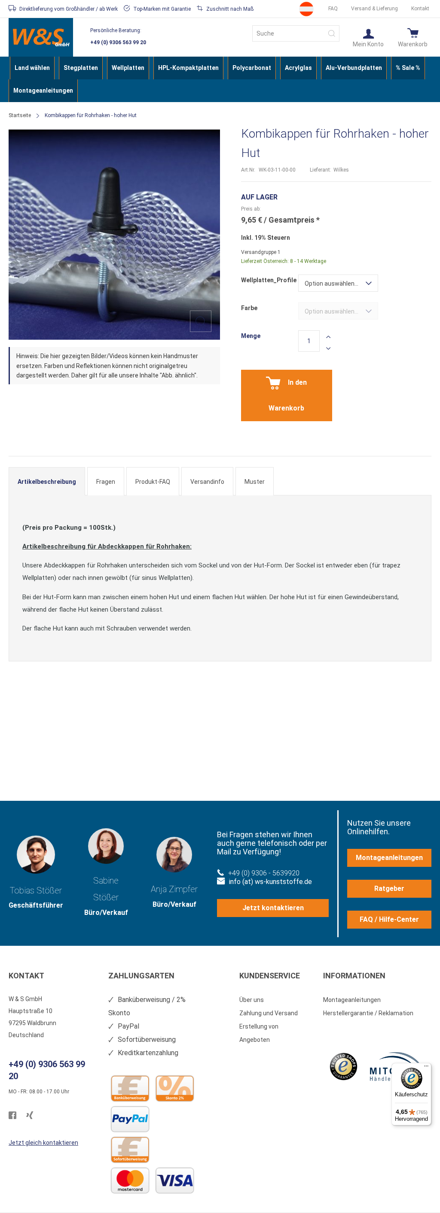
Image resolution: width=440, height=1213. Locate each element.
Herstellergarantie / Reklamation (368, 1013)
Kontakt (420, 9)
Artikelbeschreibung (47, 481)
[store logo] (41, 37)
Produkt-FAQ (152, 481)
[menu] (220, 79)
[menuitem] (32, 68)
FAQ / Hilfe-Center (389, 919)
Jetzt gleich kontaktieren (43, 1142)
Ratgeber (389, 888)
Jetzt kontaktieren (273, 908)
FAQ (333, 9)
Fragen (105, 481)
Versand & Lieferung (374, 9)
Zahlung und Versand (268, 1013)
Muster (254, 481)
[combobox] (295, 33)
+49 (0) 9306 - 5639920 (263, 873)
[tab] (47, 481)
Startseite (20, 115)
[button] (368, 37)
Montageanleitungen (389, 858)
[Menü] (426, 1068)
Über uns (251, 999)
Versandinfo (207, 481)
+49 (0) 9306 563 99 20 (118, 42)
